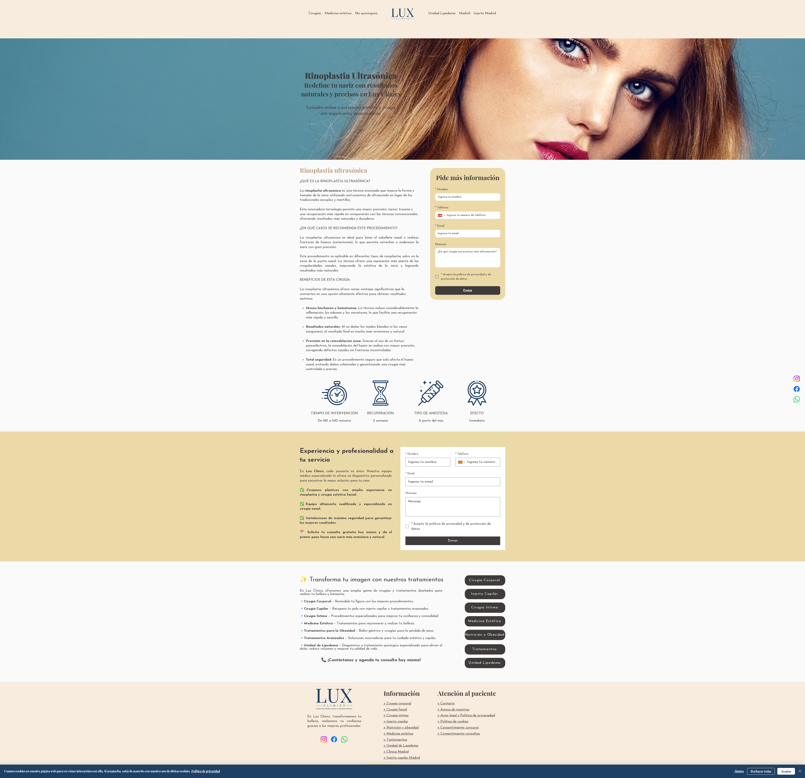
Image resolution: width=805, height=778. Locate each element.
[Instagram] (797, 379)
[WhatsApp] (797, 399)
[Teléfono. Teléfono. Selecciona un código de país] (442, 215)
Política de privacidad (205, 771)
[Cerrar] (799, 771)
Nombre (441, 189)
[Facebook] (797, 389)
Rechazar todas (761, 771)
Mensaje (440, 244)
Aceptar (786, 771)
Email (439, 225)
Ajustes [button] (739, 771)
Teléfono (441, 207)
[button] (315, 13)
